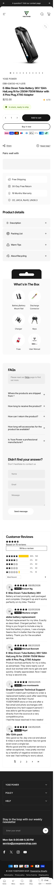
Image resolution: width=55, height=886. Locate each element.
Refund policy (8, 875)
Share (8, 146)
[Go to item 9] (36, 73)
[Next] (49, 3)
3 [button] (26, 761)
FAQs (27, 377)
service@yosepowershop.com (20, 843)
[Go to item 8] (33, 73)
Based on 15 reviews (16, 544)
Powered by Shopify (38, 871)
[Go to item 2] (13, 73)
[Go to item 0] (10, 73)
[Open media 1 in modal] (45, 26)
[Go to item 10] (39, 73)
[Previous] (4, 3)
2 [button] (20, 761)
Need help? (45, 146)
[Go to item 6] (26, 73)
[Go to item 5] (23, 73)
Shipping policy (44, 875)
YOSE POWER (10, 78)
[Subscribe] (45, 830)
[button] (12, 556)
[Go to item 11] (42, 73)
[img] (21, 585)
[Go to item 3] (17, 73)
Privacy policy (19, 875)
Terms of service (31, 875)
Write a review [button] (26, 548)
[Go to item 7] (29, 73)
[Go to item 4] (20, 73)
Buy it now (26, 126)
